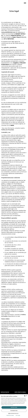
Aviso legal (14, 11)
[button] (14, 413)
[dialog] (14, 406)
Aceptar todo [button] (14, 407)
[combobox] (24, 396)
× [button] (26, 395)
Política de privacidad (9, 404)
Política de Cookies (10, 415)
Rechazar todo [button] (13, 410)
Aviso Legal (18, 415)
